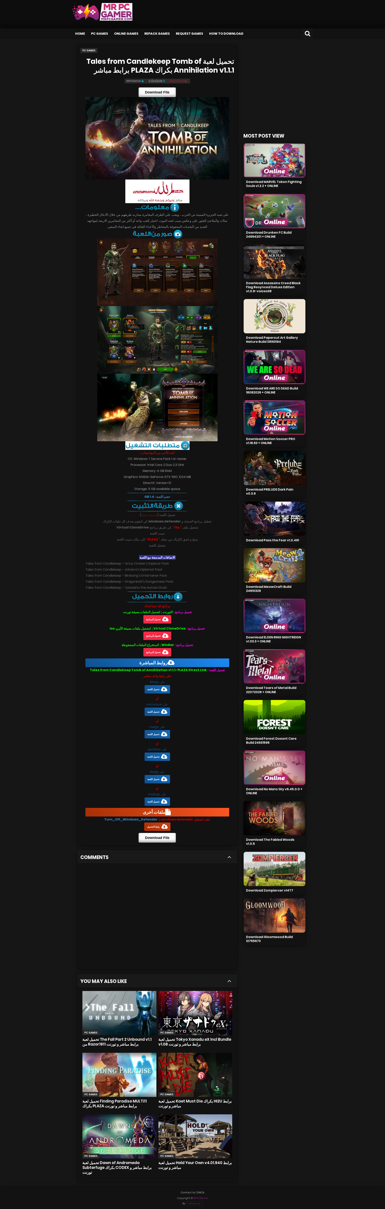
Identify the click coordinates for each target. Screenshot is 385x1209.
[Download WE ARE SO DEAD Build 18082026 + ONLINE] (274, 367)
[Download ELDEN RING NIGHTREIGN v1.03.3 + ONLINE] (274, 616)
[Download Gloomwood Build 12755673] (274, 915)
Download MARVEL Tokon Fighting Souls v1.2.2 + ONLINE (274, 184)
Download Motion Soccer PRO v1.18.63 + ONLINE (270, 441)
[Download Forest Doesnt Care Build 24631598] (274, 717)
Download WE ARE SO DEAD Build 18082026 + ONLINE (272, 390)
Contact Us (188, 1192)
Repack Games (157, 33)
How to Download (226, 33)
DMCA (200, 1192)
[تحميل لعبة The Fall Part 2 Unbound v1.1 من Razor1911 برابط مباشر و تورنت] (119, 1013)
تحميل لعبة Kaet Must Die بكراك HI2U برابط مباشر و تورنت (195, 1103)
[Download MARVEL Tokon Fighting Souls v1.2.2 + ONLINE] (274, 160)
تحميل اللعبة (153, 689)
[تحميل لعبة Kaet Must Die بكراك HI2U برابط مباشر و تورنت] (195, 1075)
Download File (157, 92)
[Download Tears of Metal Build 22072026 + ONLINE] (274, 666)
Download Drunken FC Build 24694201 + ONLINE (269, 234)
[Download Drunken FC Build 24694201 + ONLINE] (274, 211)
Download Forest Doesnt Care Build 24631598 (271, 740)
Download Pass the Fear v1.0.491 (272, 540)
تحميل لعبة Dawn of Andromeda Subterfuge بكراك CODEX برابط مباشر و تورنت (117, 1167)
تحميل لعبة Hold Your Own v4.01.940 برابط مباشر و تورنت (195, 1165)
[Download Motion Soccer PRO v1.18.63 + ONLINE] (274, 417)
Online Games (126, 33)
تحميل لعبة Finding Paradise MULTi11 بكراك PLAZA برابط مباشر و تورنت (114, 1103)
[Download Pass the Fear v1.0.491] (274, 519)
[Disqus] (157, 918)
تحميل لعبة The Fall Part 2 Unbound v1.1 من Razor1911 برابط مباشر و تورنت (117, 1042)
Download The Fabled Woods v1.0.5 (270, 841)
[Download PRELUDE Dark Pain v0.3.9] (274, 468)
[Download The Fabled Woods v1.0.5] (274, 818)
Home (80, 33)
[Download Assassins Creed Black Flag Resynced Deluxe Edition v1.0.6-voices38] (274, 261)
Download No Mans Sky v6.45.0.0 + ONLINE (274, 791)
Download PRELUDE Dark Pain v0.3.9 (269, 491)
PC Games (99, 33)
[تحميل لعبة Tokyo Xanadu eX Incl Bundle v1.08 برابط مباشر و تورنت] (195, 1013)
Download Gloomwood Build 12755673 (269, 939)
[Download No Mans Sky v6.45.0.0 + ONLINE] (274, 768)
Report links (177, 81)
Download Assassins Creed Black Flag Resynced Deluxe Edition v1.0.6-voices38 (273, 287)
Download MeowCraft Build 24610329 (268, 588)
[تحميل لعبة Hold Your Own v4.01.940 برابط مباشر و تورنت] (195, 1136)
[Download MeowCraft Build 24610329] (274, 565)
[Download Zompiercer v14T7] (274, 869)
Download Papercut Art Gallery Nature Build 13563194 (272, 339)
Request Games (189, 33)
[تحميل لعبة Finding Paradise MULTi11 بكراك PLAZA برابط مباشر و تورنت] (119, 1075)
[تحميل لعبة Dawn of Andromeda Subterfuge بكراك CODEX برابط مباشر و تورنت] (119, 1136)
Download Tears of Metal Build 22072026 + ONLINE (271, 690)
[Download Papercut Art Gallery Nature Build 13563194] (274, 316)
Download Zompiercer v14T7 (269, 890)
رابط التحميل (153, 826)
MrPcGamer (195, 1203)
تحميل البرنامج (153, 619)
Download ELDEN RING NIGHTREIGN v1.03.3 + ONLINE (273, 639)
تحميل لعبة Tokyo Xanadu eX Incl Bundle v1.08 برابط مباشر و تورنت (194, 1042)
